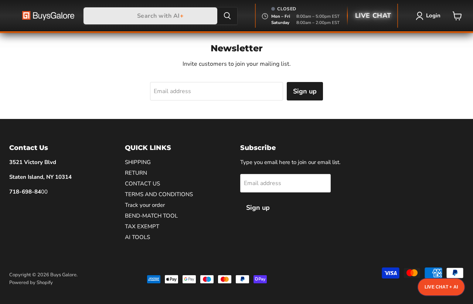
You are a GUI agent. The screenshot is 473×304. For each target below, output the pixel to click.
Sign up (305, 91)
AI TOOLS (137, 237)
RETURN (136, 173)
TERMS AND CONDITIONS (159, 194)
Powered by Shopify (31, 282)
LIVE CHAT (373, 15)
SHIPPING (138, 162)
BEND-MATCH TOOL (151, 215)
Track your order (145, 205)
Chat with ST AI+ (441, 287)
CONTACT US (142, 183)
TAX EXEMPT (142, 226)
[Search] (227, 15)
